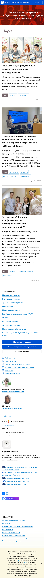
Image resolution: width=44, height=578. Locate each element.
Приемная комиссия (22, 342)
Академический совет (12, 373)
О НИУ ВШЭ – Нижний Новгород (13, 520)
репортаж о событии (10, 176)
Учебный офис (7, 416)
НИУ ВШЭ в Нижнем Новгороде (17, 3)
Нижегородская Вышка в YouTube (16, 484)
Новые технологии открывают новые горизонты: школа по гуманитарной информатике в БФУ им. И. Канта (20, 141)
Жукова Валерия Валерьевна (12, 408)
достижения (14, 172)
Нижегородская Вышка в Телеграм (17, 481)
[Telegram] (7, 493)
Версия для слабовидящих (11, 532)
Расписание (9, 370)
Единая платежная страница (11, 541)
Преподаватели (10, 361)
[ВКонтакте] (3, 493)
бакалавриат (23, 95)
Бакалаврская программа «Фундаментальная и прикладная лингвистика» (23, 15)
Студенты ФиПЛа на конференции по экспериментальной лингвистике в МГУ (14, 222)
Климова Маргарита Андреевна (13, 391)
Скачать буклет (22, 351)
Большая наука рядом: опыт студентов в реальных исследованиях (18, 69)
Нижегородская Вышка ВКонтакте (17, 478)
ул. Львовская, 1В (8, 425)
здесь (18, 560)
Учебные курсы (10, 358)
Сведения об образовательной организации (17, 526)
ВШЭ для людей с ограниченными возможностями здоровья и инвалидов (15, 537)
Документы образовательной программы (19, 367)
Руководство (6, 523)
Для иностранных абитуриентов (22, 346)
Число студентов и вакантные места (17, 364)
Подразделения (7, 529)
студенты (13, 95)
